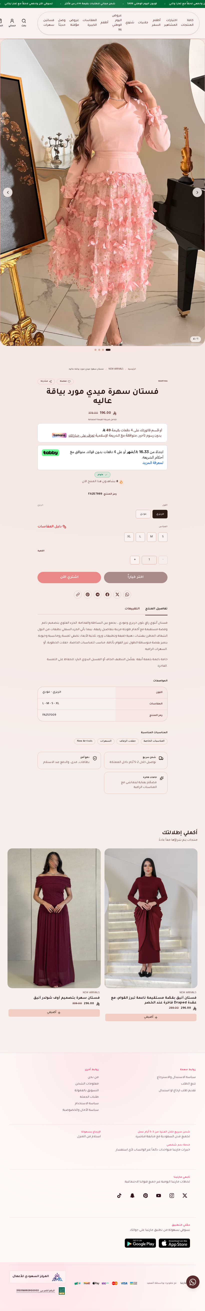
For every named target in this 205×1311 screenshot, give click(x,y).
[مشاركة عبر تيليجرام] (98, 595)
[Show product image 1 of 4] (108, 350)
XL (129, 537)
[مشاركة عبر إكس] (117, 595)
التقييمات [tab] (132, 609)
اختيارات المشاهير (170, 23)
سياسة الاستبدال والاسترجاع (176, 1077)
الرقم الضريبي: (35, 1290)
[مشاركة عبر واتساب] (127, 595)
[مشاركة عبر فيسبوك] (108, 595)
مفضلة (63, 381)
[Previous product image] (197, 192)
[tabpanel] (103, 682)
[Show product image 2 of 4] (103, 350)
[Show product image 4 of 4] (95, 350)
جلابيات (143, 23)
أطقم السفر (156, 23)
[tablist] (103, 610)
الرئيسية (132, 369)
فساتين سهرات (48, 23)
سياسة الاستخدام (87, 1103)
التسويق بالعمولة (87, 1090)
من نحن (93, 1077)
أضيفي (51, 1012)
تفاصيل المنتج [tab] (156, 609)
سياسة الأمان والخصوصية (81, 1110)
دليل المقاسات (50, 527)
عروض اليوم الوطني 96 (117, 23)
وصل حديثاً (62, 23)
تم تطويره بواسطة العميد (161, 1283)
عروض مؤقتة (74, 23)
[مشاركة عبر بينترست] (88, 595)
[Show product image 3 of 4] (99, 350)
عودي (143, 514)
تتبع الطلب (188, 1084)
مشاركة (44, 381)
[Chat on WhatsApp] (193, 1282)
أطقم (104, 23)
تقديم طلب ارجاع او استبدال (177, 1090)
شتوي (130, 23)
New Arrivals (115, 369)
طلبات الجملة (89, 1097)
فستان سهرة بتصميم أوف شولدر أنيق (67, 998)
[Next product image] (7, 192)
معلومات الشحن (87, 1084)
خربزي (160, 514)
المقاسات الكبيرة (90, 23)
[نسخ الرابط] (78, 595)
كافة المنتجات (187, 23)
